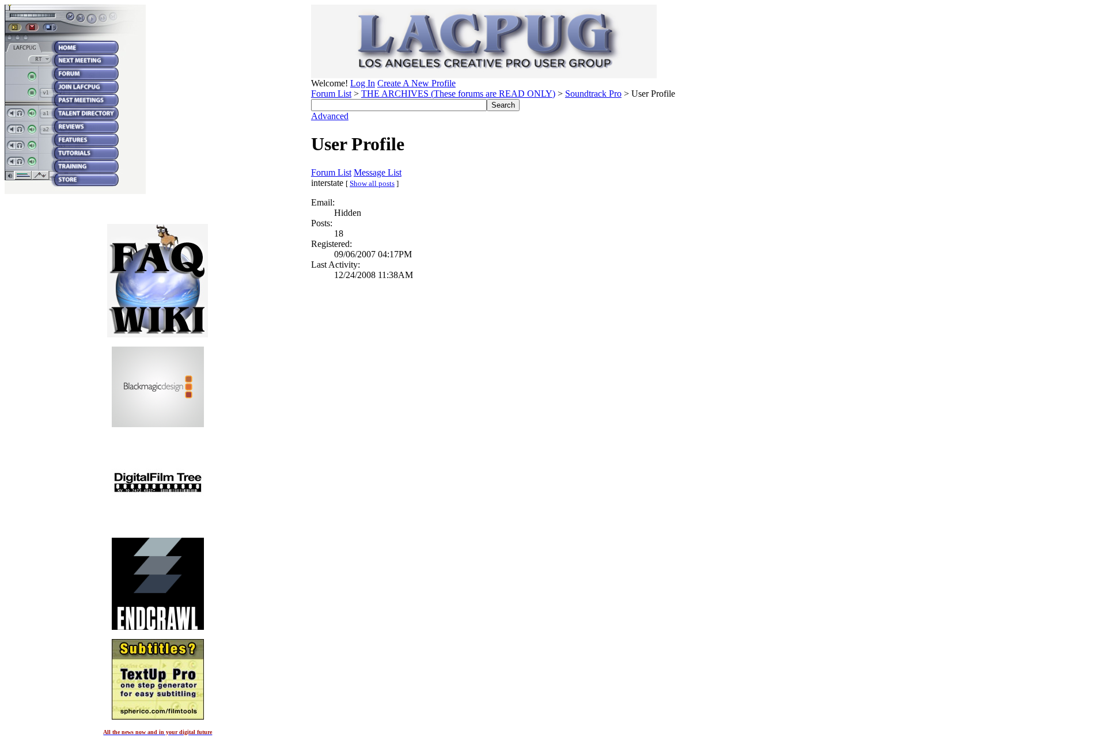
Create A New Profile (416, 83)
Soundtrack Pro (593, 93)
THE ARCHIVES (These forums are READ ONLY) (458, 93)
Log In (362, 83)
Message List (378, 172)
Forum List (331, 93)
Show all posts (372, 183)
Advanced (330, 116)
